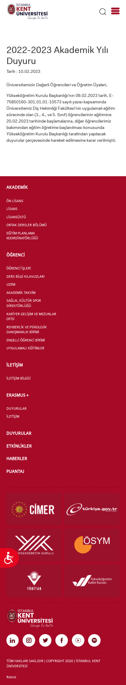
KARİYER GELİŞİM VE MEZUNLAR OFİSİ (31, 316)
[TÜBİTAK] (34, 580)
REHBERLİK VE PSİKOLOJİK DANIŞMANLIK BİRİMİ (26, 329)
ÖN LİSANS (14, 201)
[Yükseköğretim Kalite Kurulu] (92, 580)
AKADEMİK (17, 187)
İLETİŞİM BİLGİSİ (18, 378)
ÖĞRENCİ (15, 254)
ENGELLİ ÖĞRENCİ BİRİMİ (25, 340)
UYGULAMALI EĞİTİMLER (25, 348)
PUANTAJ (15, 471)
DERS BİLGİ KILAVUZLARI (25, 276)
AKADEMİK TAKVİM (20, 293)
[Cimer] (34, 509)
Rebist (11, 677)
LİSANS (11, 209)
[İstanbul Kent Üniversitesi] (27, 11)
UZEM (10, 284)
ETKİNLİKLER (19, 445)
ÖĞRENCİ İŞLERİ (18, 268)
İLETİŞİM (14, 364)
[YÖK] (34, 545)
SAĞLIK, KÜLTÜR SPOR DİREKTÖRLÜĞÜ (23, 303)
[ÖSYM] (92, 545)
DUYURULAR (16, 408)
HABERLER (16, 458)
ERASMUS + (17, 395)
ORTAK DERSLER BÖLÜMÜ (26, 225)
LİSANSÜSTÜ (16, 217)
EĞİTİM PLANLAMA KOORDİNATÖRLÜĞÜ (22, 236)
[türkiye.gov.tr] (92, 509)
